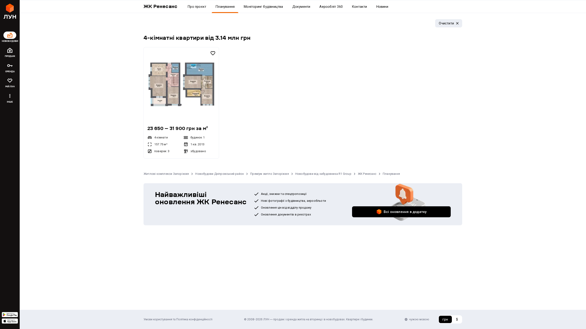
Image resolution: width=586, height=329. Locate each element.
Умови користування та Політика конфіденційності (178, 319)
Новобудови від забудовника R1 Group (323, 173)
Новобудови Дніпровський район (219, 173)
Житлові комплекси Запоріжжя (166, 173)
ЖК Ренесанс (367, 173)
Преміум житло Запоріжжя (269, 173)
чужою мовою (419, 319)
